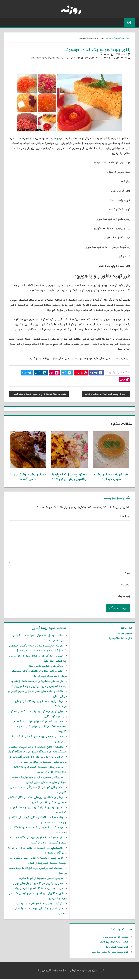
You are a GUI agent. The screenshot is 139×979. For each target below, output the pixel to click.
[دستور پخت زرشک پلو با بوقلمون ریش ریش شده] (69, 467)
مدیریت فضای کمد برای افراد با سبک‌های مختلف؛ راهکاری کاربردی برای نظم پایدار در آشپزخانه (40, 727)
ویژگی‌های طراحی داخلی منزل (45, 666)
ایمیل (125, 585)
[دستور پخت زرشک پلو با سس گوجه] (28, 467)
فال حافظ (126, 628)
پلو (56, 138)
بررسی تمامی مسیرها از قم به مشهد (40, 878)
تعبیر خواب (125, 633)
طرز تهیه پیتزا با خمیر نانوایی (110, 952)
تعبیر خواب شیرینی (115, 937)
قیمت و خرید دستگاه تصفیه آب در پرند (38, 888)
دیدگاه (125, 517)
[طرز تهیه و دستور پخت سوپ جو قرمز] (111, 467)
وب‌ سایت (124, 596)
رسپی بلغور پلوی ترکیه (54, 57)
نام (127, 573)
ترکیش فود (68, 57)
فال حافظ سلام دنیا (120, 638)
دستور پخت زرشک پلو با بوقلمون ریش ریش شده (69, 477)
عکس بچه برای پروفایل (114, 942)
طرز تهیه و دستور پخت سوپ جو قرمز (111, 477)
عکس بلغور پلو (37, 57)
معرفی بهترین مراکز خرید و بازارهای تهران (38, 883)
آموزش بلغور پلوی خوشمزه (84, 57)
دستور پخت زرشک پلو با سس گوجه (28, 477)
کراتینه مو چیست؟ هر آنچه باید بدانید (39, 903)
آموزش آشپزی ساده (113, 38)
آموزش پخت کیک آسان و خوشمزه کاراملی (105, 394)
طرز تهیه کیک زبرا (117, 947)
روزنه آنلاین (126, 38)
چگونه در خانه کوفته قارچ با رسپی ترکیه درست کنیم (40, 394)
